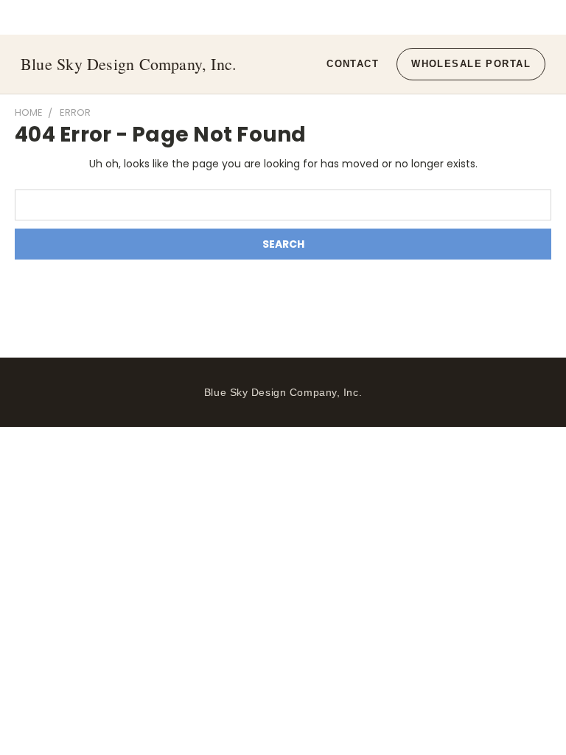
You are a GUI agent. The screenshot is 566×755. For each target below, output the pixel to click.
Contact (352, 63)
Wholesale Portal (471, 63)
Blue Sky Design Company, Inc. (129, 64)
